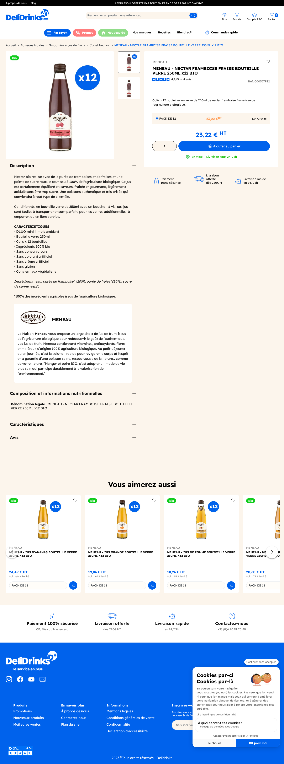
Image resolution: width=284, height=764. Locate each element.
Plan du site (70, 724)
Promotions (22, 711)
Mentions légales (119, 711)
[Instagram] (9, 681)
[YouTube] (31, 681)
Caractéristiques (27, 424)
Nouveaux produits (28, 718)
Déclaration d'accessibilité (127, 731)
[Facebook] (20, 681)
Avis (14, 437)
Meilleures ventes (27, 724)
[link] (39, 15)
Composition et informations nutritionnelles (56, 393)
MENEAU (159, 62)
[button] (158, 146)
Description (22, 165)
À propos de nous (16, 3)
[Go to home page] (38, 661)
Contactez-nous (73, 718)
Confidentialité (118, 724)
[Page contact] (43, 681)
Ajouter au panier (226, 146)
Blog (33, 3)
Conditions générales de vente (130, 718)
